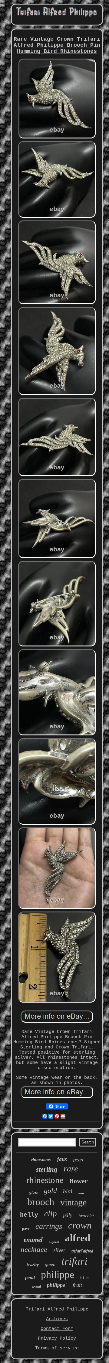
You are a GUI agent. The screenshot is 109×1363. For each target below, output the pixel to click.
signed (54, 1242)
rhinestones (41, 1159)
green (50, 1264)
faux (62, 1159)
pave (25, 1228)
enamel (33, 1239)
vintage (73, 1202)
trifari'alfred (82, 1251)
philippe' (57, 1285)
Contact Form (57, 1328)
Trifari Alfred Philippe (57, 1309)
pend (30, 1277)
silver (59, 1250)
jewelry (33, 1264)
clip (50, 1213)
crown (80, 1225)
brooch (40, 1201)
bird (67, 1191)
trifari (74, 1261)
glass (33, 1192)
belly (29, 1214)
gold (50, 1190)
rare (71, 1168)
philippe (57, 1274)
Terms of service (57, 1348)
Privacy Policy (57, 1338)
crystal (36, 1286)
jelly (67, 1215)
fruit (77, 1285)
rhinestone (45, 1180)
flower (79, 1181)
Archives (57, 1319)
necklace (34, 1249)
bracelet (86, 1215)
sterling (47, 1169)
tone (81, 1193)
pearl (78, 1159)
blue (84, 1278)
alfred (77, 1237)
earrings (48, 1226)
